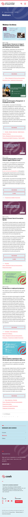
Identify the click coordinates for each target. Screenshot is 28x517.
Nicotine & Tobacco (7, 333)
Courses (4, 432)
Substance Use (6, 80)
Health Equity (21, 131)
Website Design (19, 512)
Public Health (21, 138)
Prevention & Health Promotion (10, 138)
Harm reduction (14, 331)
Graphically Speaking (6, 513)
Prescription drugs (7, 267)
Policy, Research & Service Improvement (15, 78)
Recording (14, 73)
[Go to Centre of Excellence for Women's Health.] (2, 12)
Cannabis (7, 331)
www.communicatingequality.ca (10, 171)
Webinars (4, 435)
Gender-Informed (13, 131)
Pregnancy (5, 337)
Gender (6, 131)
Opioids (7, 263)
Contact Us (19, 501)
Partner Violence (7, 134)
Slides (14, 193)
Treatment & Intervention (16, 80)
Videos (3, 438)
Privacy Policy (12, 512)
